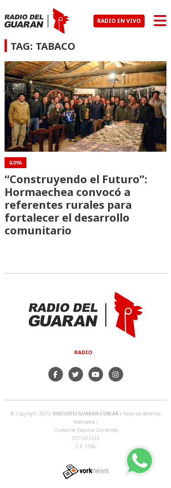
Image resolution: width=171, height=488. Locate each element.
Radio (83, 352)
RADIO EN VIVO (119, 21)
